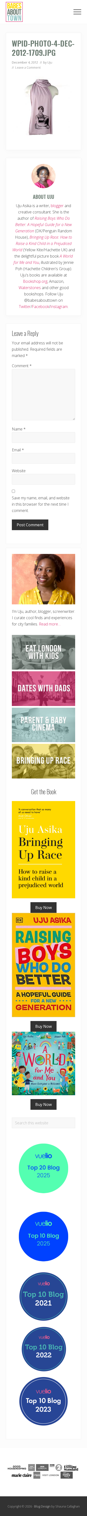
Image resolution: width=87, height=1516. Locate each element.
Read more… (50, 624)
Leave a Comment (28, 67)
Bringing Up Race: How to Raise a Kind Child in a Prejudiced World (42, 243)
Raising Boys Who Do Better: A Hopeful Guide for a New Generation (43, 225)
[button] (77, 12)
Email (18, 450)
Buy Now (43, 907)
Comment (22, 365)
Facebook (40, 306)
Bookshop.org (35, 281)
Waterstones (30, 287)
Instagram (59, 306)
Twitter (25, 306)
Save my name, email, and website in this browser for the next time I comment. (41, 504)
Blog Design (42, 1506)
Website (19, 470)
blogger (57, 205)
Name (19, 429)
